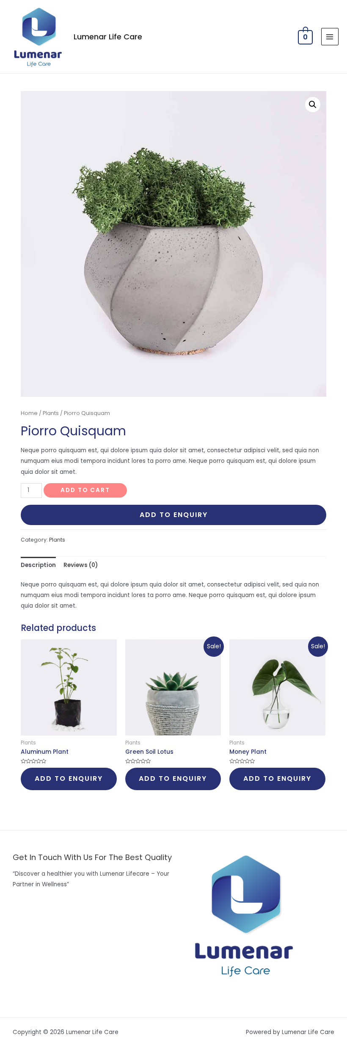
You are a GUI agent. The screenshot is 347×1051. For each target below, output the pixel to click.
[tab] (38, 565)
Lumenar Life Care (108, 36)
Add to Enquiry (174, 515)
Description (38, 565)
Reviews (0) (80, 565)
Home (29, 413)
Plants (51, 413)
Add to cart (85, 490)
